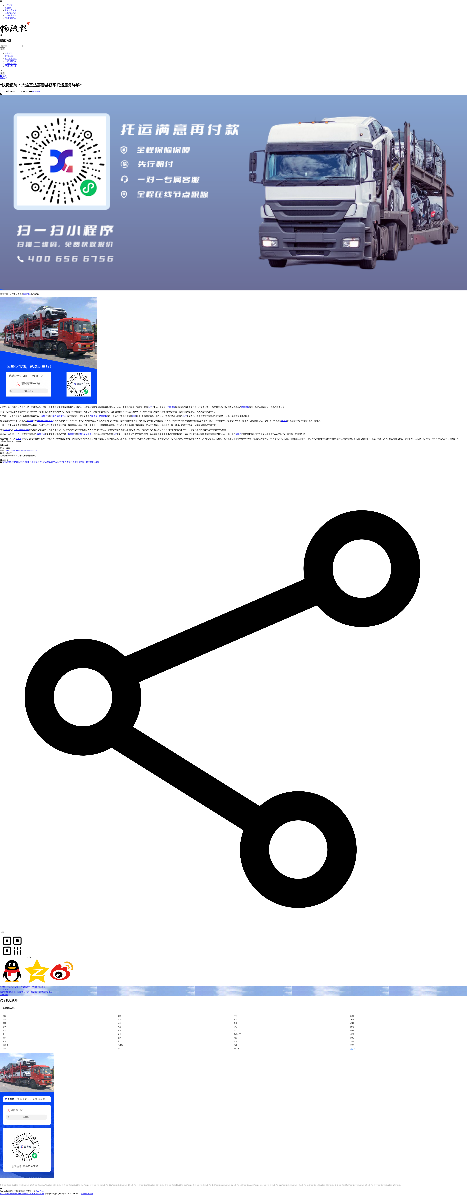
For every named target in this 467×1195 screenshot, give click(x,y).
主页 (4, 76)
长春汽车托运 (235, 1185)
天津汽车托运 (339, 1185)
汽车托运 (9, 5)
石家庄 (5, 1045)
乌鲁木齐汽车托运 (46, 1185)
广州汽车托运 (11, 15)
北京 (4, 1016)
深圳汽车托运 (11, 18)
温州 (4, 1049)
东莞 (352, 1045)
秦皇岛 (236, 1049)
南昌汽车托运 (311, 1185)
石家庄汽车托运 (349, 1185)
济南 (352, 1027)
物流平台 (62, 416)
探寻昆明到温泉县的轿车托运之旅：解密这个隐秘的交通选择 (26, 992)
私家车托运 (69, 462)
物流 (150, 407)
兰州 (4, 1038)
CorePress (40, 1191)
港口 (43, 462)
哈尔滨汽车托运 (254, 1185)
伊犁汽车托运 (57, 1185)
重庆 (235, 1023)
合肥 (235, 1041)
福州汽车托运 (369, 1185)
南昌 (352, 1038)
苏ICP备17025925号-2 (9, 1194)
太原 (352, 1041)
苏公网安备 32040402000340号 (31, 1194)
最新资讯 (4, 78)
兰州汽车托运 (141, 1185)
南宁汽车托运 (225, 1185)
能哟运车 (9, 8)
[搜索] (233, 71)
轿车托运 (27, 294)
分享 (2, 932)
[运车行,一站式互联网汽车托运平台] (233, 290)
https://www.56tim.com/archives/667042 (21, 450)
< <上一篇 (4, 989)
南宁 (119, 1041)
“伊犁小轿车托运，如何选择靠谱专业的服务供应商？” (23, 987)
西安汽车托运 (178, 1185)
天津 (4, 1019)
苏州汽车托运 (132, 1185)
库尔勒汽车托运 (35, 1185)
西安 (4, 1023)
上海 (119, 1016)
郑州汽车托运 (273, 1185)
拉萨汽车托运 (160, 1185)
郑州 (352, 1030)
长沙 (4, 1034)
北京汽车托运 (11, 10)
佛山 (235, 1045)
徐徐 (4, 91)
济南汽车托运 (283, 1185)
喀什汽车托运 (13, 1185)
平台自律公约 (87, 1194)
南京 (119, 1019)
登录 (2, 73)
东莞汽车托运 (397, 1185)
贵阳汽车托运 (330, 1185)
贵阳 (4, 1041)
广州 (235, 1016)
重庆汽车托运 (197, 1185)
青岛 (4, 1027)
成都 (119, 1023)
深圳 (352, 1016)
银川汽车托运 (387, 1185)
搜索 (2, 49)
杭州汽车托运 (122, 1185)
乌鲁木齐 (237, 1034)
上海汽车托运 (11, 13)
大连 (119, 1027)
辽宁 (84, 462)
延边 (4, 1030)
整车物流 (6, 462)
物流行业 (61, 462)
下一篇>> (4, 995)
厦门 (235, 1030)
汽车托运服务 (24, 462)
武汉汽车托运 (206, 1185)
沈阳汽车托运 (244, 1185)
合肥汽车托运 (302, 1185)
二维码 (27, 957)
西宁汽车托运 (378, 1185)
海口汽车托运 (75, 1185)
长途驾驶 (96, 462)
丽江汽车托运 (169, 1185)
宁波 (235, 1027)
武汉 (235, 1019)
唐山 (119, 1049)
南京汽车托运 (264, 1185)
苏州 (119, 1038)
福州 (119, 1034)
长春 (119, 1030)
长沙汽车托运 (292, 1185)
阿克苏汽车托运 (24, 1185)
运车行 (44, 416)
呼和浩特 (121, 1045)
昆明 (352, 1034)
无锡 (235, 1038)
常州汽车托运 (216, 1185)
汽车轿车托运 (35, 462)
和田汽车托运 (4, 1185)
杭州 (352, 1023)
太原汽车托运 (320, 1185)
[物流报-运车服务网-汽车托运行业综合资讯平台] (15, 33)
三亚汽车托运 (66, 1185)
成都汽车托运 (188, 1185)
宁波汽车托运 (359, 1185)
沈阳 (352, 1019)
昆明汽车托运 (150, 1185)
